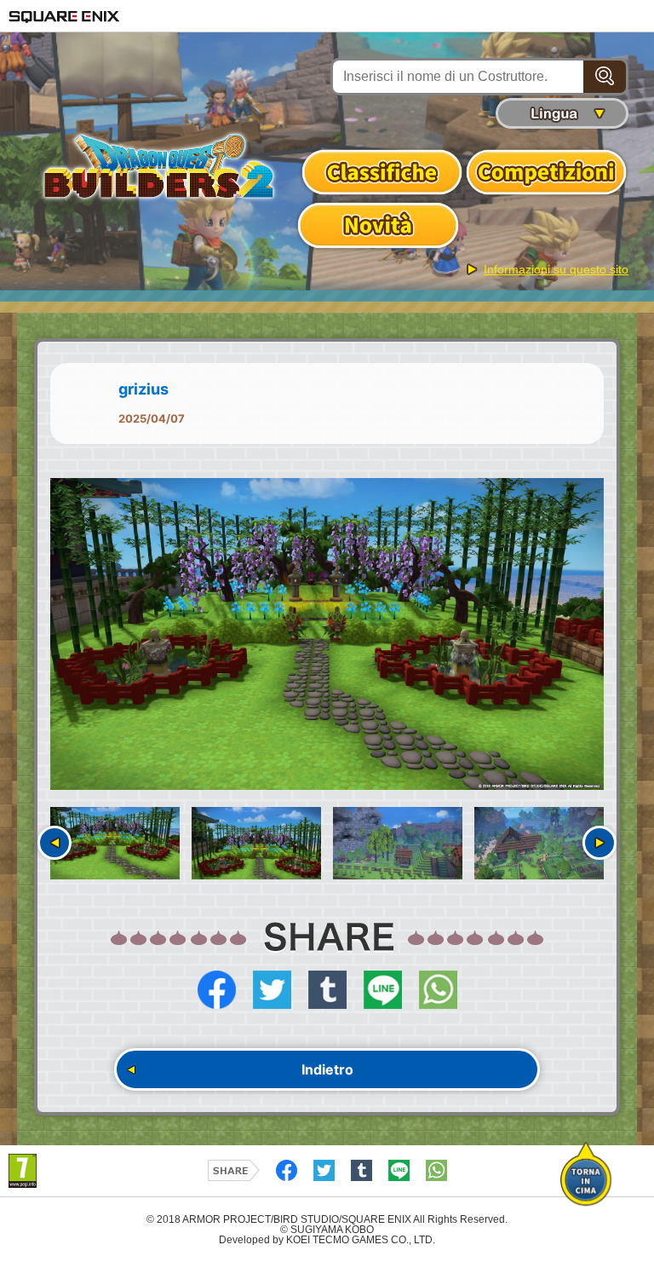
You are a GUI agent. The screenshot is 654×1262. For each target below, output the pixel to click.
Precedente (54, 843)
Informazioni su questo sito (556, 269)
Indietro (327, 1069)
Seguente (599, 843)
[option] (327, 634)
